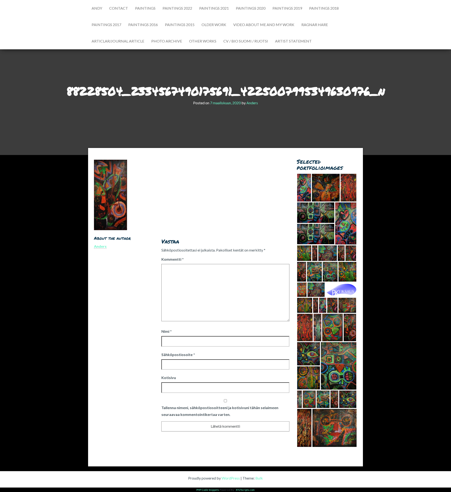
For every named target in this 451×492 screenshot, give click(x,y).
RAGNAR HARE (314, 24)
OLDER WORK (214, 24)
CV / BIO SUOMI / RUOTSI (245, 41)
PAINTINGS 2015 (179, 24)
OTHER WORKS (202, 41)
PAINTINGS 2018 (324, 8)
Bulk (259, 478)
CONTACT (118, 8)
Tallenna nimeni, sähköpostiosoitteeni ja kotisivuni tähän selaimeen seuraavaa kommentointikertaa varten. (219, 411)
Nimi (166, 331)
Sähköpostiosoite (178, 354)
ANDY (97, 8)
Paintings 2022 (177, 8)
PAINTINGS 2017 (106, 24)
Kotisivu (168, 377)
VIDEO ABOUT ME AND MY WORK (263, 24)
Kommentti (172, 259)
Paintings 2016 (143, 24)
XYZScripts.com (245, 489)
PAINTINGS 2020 (250, 8)
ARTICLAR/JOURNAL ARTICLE (118, 41)
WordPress (231, 478)
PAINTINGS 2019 (287, 8)
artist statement (293, 41)
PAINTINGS (145, 8)
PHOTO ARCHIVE (166, 41)
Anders (252, 103)
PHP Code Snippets (207, 489)
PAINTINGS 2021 (214, 8)
